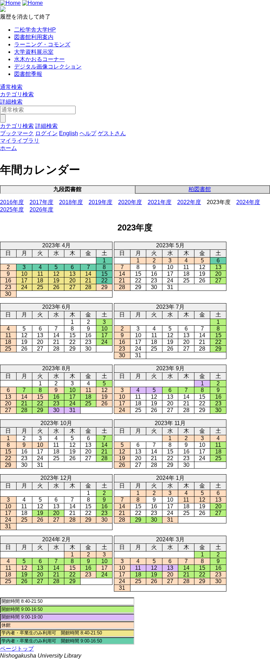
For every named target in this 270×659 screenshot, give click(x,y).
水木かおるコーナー (39, 59)
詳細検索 (11, 102)
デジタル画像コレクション (48, 67)
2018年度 (71, 202)
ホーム (8, 148)
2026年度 (41, 210)
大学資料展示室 (33, 52)
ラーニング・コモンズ (42, 44)
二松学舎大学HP (35, 30)
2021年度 (160, 202)
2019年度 (100, 202)
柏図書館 (199, 189)
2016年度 (12, 202)
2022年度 (189, 202)
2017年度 (41, 202)
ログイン (46, 133)
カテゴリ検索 (17, 94)
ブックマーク (17, 133)
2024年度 (248, 202)
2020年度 (130, 202)
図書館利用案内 (33, 37)
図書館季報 (28, 74)
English (68, 133)
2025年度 (12, 210)
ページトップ (17, 649)
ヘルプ (87, 133)
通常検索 (11, 87)
